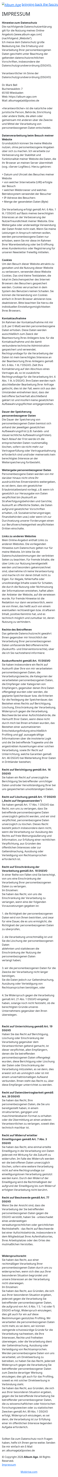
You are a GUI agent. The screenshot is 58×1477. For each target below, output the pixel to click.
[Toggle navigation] (4, 9)
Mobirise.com (29, 1472)
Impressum (9, 1464)
